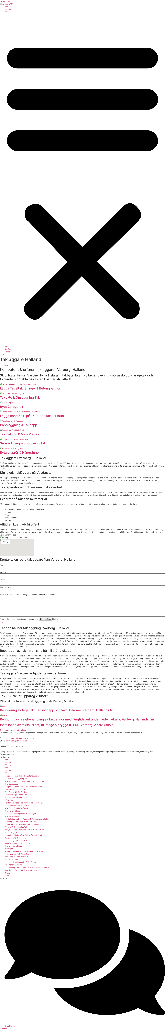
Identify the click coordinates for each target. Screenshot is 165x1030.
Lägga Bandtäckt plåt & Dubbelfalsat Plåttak (33, 416)
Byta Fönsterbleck (12, 811)
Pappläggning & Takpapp (18, 425)
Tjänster (7, 12)
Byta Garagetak (11, 407)
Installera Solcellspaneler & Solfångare (20, 813)
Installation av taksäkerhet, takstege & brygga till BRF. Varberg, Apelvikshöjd (57, 725)
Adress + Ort (5, 587)
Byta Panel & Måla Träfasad (16, 808)
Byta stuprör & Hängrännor (20, 452)
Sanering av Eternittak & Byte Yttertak (20, 822)
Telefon (3, 572)
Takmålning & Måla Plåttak (19, 434)
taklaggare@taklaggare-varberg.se (21, 738)
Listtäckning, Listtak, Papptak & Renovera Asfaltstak (26, 819)
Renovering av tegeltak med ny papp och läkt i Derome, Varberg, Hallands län (57, 710)
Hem (6, 7)
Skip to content (6, 1)
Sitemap (3, 1029)
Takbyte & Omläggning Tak (20, 397)
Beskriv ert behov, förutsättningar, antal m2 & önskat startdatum (27, 594)
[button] (82, 179)
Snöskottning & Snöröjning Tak (23, 443)
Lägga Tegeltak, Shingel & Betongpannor (30, 388)
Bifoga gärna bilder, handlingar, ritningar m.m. (19, 619)
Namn (2, 565)
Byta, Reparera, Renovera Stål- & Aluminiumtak (24, 781)
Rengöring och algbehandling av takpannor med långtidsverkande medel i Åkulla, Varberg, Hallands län (77, 719)
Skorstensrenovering (13, 816)
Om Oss (7, 9)
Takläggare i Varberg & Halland (13, 730)
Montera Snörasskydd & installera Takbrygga (23, 803)
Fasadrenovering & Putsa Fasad (17, 805)
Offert (7, 873)
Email (2, 580)
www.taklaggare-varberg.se (17, 741)
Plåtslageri (8, 800)
